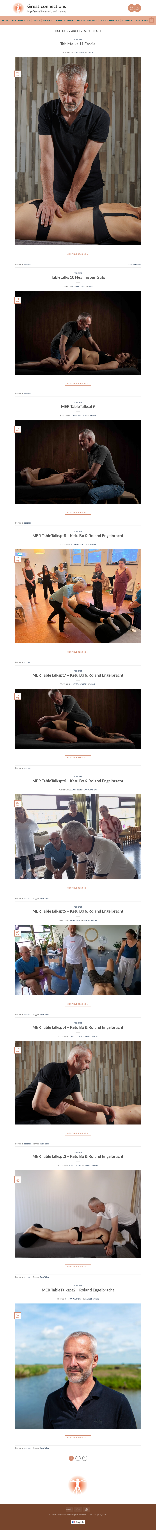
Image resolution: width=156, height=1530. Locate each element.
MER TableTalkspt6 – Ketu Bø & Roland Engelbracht (77, 781)
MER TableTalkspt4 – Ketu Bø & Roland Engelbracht (77, 1027)
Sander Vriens (90, 790)
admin (90, 53)
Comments (134, 264)
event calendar (65, 20)
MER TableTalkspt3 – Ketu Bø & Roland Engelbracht (77, 1156)
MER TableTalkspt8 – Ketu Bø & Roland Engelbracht (77, 535)
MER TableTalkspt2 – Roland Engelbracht (78, 1290)
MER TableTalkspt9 (78, 406)
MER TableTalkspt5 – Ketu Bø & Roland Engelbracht (77, 911)
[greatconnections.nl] (78, 8)
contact (127, 20)
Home (5, 20)
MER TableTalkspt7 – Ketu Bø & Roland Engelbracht (77, 675)
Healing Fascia (20, 20)
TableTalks (44, 898)
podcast (78, 40)
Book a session (109, 20)
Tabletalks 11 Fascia (78, 43)
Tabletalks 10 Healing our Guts (78, 277)
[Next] (84, 1458)
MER (36, 20)
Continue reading (78, 254)
